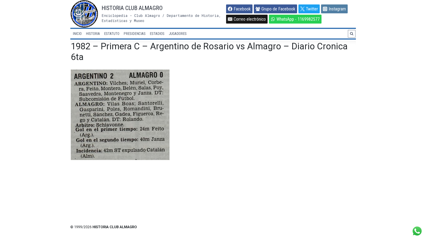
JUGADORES (178, 34)
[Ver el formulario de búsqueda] (351, 34)
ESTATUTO (111, 34)
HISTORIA (93, 34)
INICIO (77, 34)
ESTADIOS (157, 34)
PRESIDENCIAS (135, 34)
